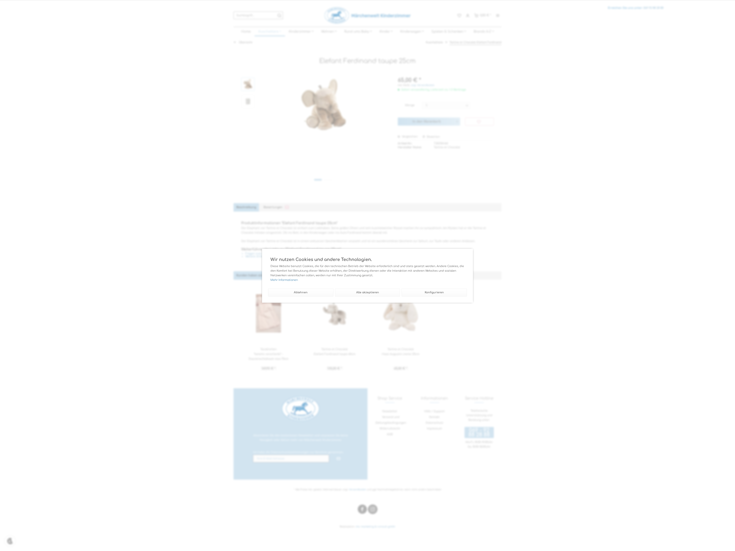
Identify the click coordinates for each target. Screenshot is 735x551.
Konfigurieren (434, 292)
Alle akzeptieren (367, 292)
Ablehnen (301, 292)
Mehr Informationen (284, 280)
